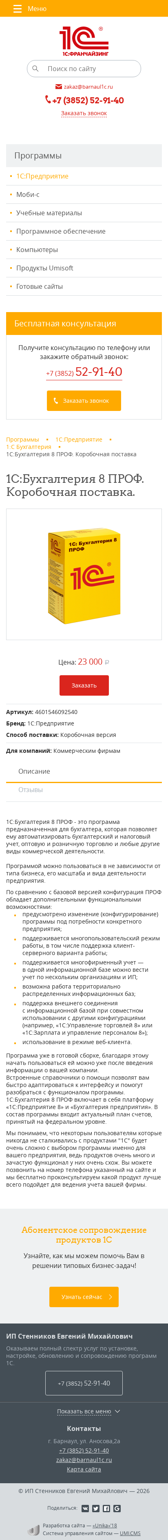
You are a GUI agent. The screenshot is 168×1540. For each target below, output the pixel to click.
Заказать (84, 685)
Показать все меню (84, 1411)
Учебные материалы (49, 212)
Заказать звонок (84, 113)
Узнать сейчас (82, 1297)
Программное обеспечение (61, 231)
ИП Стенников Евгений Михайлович (69, 1336)
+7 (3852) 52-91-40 (84, 1450)
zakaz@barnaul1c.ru (84, 1460)
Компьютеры (37, 249)
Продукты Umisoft (44, 267)
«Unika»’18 (105, 1525)
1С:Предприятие (42, 176)
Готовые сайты (39, 286)
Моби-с (28, 194)
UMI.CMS (130, 1533)
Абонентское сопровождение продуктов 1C (84, 1235)
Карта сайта (84, 1469)
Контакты (84, 1428)
